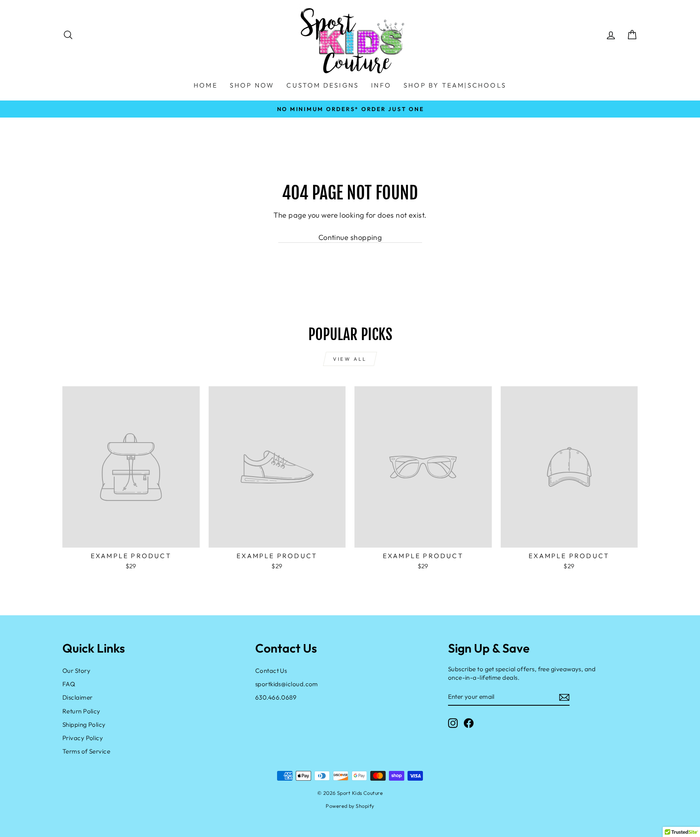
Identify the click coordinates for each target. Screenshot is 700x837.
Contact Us (271, 670)
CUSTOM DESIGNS (322, 85)
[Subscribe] (564, 696)
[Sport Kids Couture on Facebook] (469, 723)
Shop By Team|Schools (454, 85)
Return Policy (81, 711)
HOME (206, 85)
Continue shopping (350, 237)
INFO (381, 85)
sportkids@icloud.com (286, 684)
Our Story (76, 670)
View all (350, 359)
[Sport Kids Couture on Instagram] (453, 723)
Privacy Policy (82, 738)
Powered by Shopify (350, 806)
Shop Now (252, 85)
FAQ (68, 684)
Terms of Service (86, 751)
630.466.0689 (276, 697)
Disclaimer (77, 697)
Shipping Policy (84, 724)
